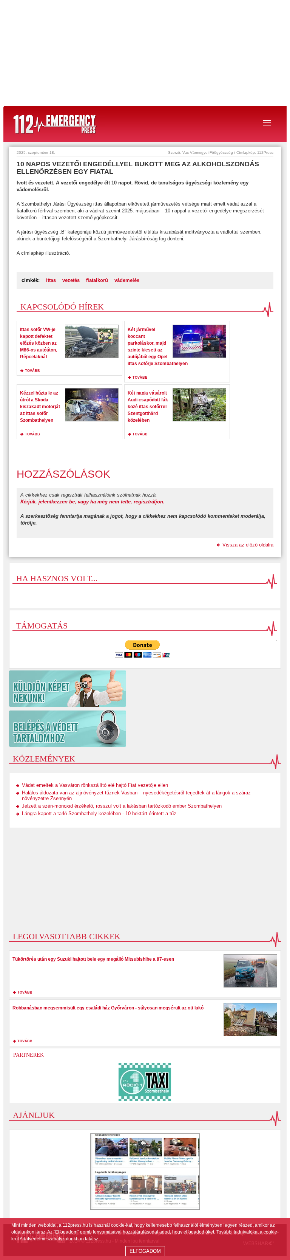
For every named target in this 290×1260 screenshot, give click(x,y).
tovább (32, 371)
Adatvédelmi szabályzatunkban (52, 1238)
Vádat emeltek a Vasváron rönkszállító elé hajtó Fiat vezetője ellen (95, 785)
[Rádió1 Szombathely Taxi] (145, 1082)
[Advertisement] (145, 53)
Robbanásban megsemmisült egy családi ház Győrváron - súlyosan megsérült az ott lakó (108, 1008)
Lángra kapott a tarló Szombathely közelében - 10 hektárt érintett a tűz (99, 813)
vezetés (71, 280)
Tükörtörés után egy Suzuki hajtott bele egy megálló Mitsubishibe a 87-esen (93, 959)
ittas (51, 280)
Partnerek (28, 1055)
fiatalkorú (97, 280)
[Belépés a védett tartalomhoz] (145, 728)
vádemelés (126, 280)
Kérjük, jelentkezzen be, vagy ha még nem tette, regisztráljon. (92, 502)
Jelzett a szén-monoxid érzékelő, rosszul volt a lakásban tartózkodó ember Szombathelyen (122, 806)
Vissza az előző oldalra (247, 545)
